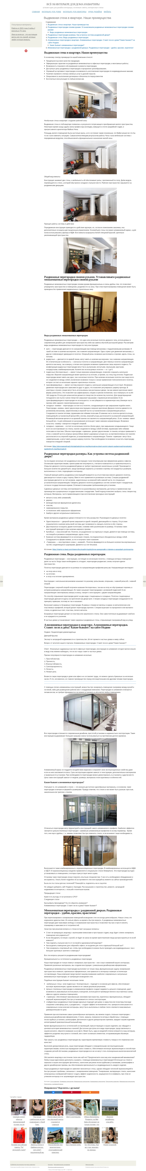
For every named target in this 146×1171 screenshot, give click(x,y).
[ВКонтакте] (53, 1092)
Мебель (107, 11)
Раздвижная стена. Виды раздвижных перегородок (68, 37)
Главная (36, 11)
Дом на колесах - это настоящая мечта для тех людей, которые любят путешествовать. (24, 37)
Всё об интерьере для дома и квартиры (72, 4)
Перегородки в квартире (112, 1081)
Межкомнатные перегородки (82, 1081)
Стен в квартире (54, 1081)
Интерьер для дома (51, 11)
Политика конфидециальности (56, 1167)
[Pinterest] (72, 1092)
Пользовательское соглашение (62, 1164)
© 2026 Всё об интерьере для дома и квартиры (22, 1164)
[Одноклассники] (90, 1092)
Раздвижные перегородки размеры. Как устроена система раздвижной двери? (79, 35)
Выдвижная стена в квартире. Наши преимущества (68, 24)
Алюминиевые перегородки (97, 1081)
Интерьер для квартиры (74, 11)
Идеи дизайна (95, 11)
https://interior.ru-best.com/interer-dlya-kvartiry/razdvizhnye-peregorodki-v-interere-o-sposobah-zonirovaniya (92, 549)
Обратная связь (90, 1164)
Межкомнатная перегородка (127, 1081)
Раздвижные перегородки (67, 1081)
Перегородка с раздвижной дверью (53, 1084)
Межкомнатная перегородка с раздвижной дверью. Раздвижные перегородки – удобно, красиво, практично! (90, 47)
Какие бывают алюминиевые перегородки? (67, 45)
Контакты (50, 1164)
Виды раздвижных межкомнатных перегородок (68, 32)
